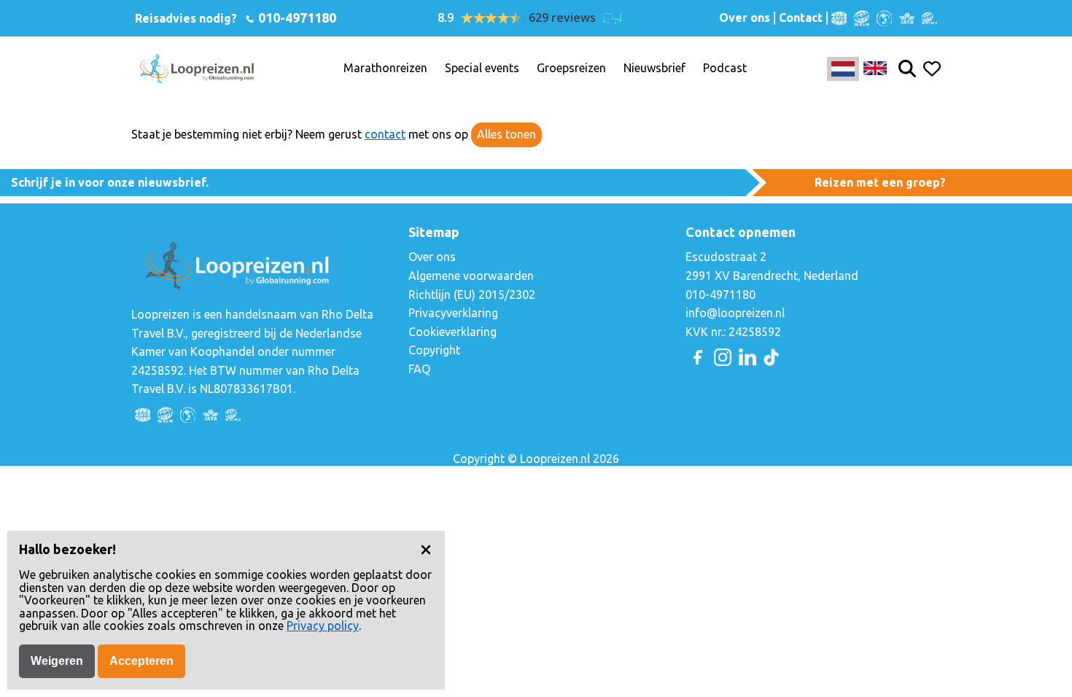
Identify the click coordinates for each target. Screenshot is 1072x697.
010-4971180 (295, 17)
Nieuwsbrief (654, 68)
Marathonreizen (385, 68)
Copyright (434, 350)
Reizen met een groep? (880, 182)
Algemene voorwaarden (471, 275)
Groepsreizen (571, 68)
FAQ (419, 368)
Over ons (744, 18)
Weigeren (57, 661)
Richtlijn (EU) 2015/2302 (471, 294)
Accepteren (141, 661)
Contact (801, 18)
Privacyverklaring (453, 312)
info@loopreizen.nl (735, 312)
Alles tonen (506, 134)
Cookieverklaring (452, 331)
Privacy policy (323, 625)
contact (385, 134)
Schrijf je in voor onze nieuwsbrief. (110, 182)
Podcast (725, 68)
